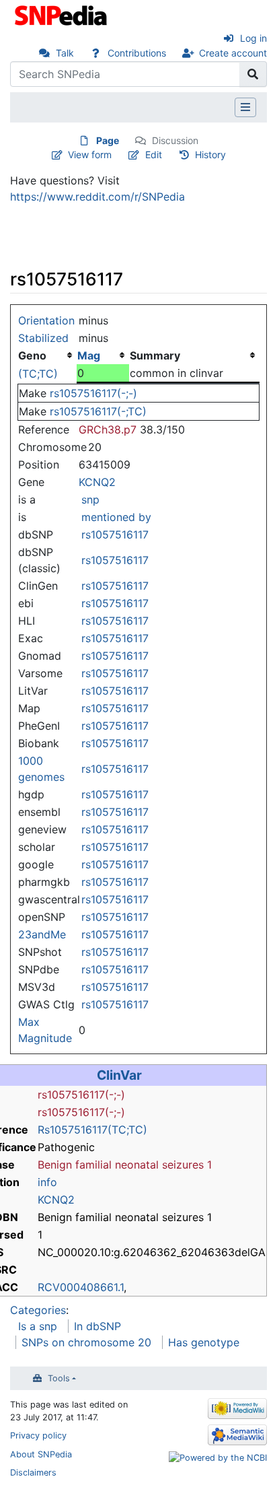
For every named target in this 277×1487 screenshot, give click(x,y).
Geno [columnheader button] (32, 355)
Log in (253, 38)
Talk (65, 53)
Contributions (137, 53)
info (47, 1182)
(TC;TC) (38, 373)
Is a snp (37, 1326)
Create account (233, 53)
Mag (88, 355)
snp (90, 499)
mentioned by (116, 517)
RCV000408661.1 (81, 1287)
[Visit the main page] (62, 14)
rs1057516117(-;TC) (98, 411)
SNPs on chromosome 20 (86, 1342)
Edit (153, 154)
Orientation (46, 320)
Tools (59, 1378)
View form (90, 154)
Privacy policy (38, 1435)
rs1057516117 (115, 534)
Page (107, 140)
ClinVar (119, 1075)
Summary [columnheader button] (155, 355)
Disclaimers (33, 1472)
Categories (38, 1310)
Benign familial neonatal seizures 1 (125, 1164)
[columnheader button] (102, 355)
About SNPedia (41, 1454)
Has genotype (203, 1342)
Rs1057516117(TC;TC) (92, 1129)
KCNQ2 (97, 482)
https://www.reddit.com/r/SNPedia (97, 196)
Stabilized (43, 338)
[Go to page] (253, 74)
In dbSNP (97, 1326)
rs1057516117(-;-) (93, 393)
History (210, 154)
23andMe (42, 934)
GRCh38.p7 (107, 429)
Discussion (175, 140)
